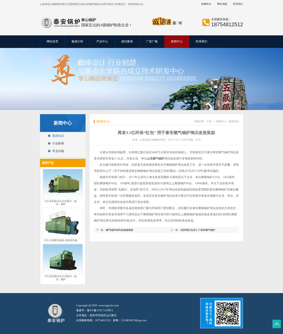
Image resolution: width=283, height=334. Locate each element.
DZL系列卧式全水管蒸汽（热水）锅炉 (61, 203)
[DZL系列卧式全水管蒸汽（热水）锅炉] (63, 198)
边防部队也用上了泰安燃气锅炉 (197, 230)
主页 (209, 121)
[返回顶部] (276, 324)
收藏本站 (206, 4)
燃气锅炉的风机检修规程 (119, 230)
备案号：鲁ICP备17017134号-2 (94, 310)
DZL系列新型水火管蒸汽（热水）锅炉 (61, 278)
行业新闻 (58, 143)
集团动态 (58, 135)
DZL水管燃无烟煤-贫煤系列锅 (60, 240)
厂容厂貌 (152, 41)
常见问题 (58, 151)
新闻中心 (177, 41)
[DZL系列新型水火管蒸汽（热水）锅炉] (63, 273)
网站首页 (52, 41)
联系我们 (238, 4)
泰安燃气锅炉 (221, 152)
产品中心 (102, 41)
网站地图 (222, 4)
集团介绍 (77, 41)
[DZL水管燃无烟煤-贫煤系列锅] (63, 237)
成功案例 (127, 41)
